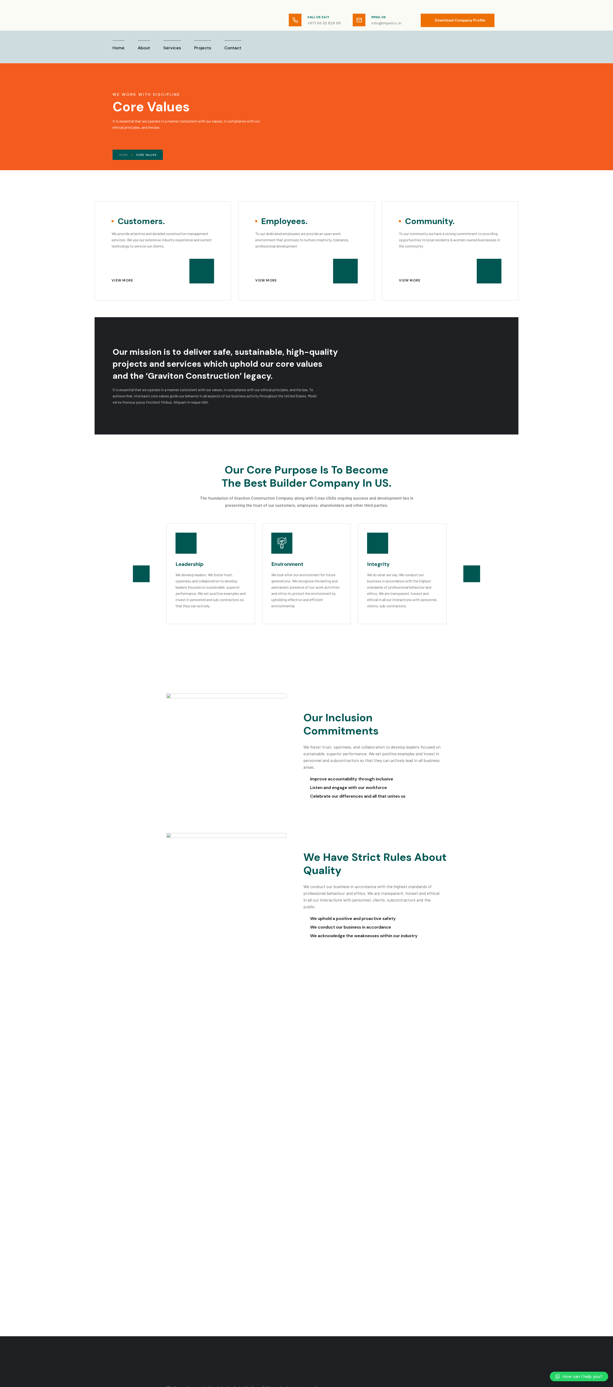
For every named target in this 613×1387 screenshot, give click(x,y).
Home (123, 155)
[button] (141, 573)
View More (123, 280)
